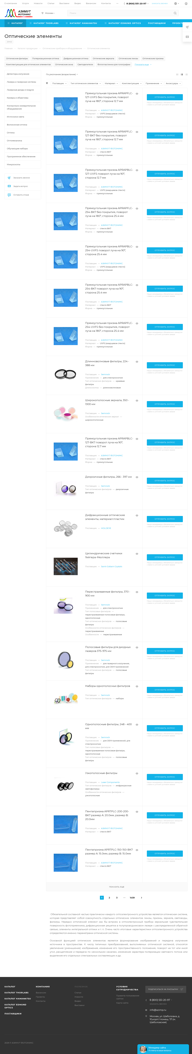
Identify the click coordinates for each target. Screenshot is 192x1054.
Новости (79, 997)
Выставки (79, 1005)
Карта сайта (122, 1003)
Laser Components (110, 782)
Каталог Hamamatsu (17, 998)
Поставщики (13, 1013)
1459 (132, 897)
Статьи (78, 992)
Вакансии (41, 992)
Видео (78, 1001)
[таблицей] (186, 74)
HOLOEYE (106, 528)
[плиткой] (177, 74)
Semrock (105, 374)
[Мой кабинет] (186, 4)
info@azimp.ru (158, 1010)
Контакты (40, 1001)
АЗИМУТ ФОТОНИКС (112, 110)
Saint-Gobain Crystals (111, 566)
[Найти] (175, 13)
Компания (43, 986)
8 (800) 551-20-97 (136, 3)
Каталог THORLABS (16, 992)
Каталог (9, 986)
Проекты (40, 997)
